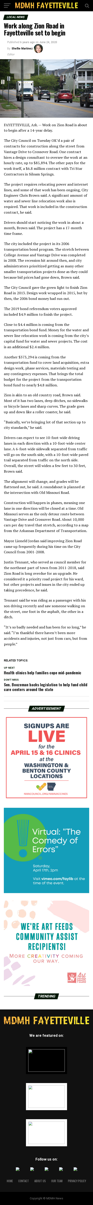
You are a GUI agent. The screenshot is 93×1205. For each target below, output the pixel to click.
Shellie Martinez (22, 48)
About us (40, 1181)
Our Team (57, 1181)
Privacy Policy (77, 1181)
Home (10, 1181)
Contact (23, 1181)
